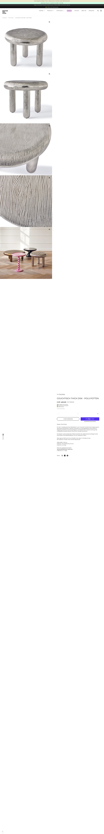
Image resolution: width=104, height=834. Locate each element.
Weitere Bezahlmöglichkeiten (90, 421)
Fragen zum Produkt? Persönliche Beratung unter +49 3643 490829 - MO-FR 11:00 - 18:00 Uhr (52, 5)
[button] (97, 413)
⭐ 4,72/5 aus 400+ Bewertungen (52, 7)
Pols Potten (11, 17)
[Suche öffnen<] (98, 10)
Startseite (4, 17)
